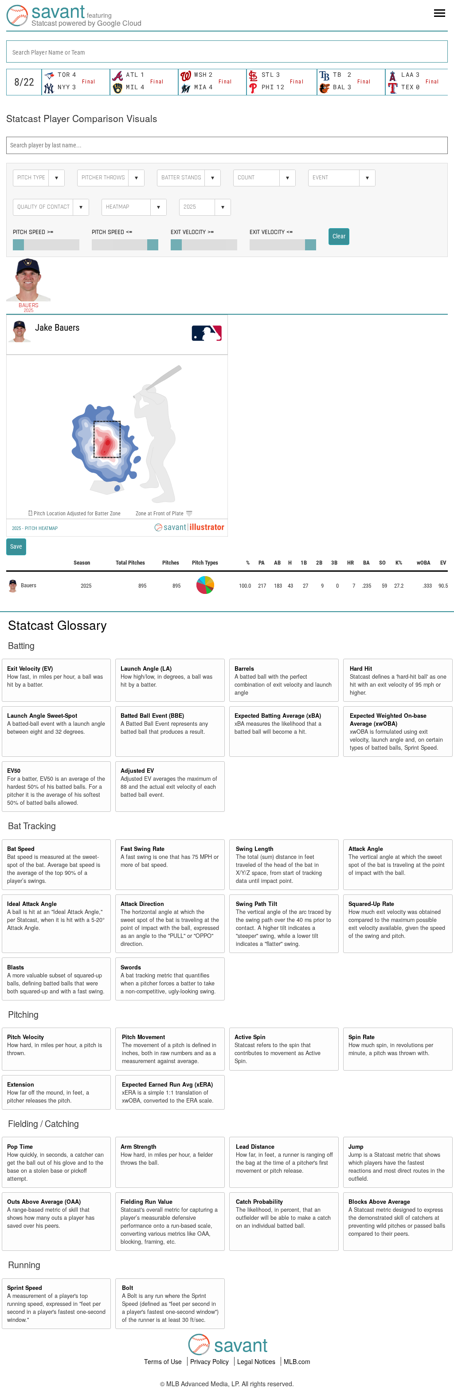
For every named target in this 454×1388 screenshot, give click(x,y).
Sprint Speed (24, 1288)
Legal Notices (257, 1361)
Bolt (127, 1288)
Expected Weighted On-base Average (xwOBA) (388, 720)
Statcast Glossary (57, 624)
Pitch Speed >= (33, 232)
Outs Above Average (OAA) (44, 1202)
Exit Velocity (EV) (30, 668)
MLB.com (297, 1361)
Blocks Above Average (379, 1202)
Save (16, 546)
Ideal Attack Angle (32, 904)
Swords (131, 967)
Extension (20, 1084)
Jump (356, 1147)
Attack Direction (142, 904)
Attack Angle (365, 849)
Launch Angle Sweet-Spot (42, 716)
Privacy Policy (210, 1361)
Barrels (244, 668)
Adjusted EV (137, 771)
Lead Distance (255, 1147)
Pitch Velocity (25, 1037)
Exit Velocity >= (192, 232)
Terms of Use (164, 1361)
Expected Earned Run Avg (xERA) (167, 1084)
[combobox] (227, 51)
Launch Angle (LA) (146, 668)
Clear (339, 236)
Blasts (15, 967)
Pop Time (20, 1147)
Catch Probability (259, 1202)
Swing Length (255, 849)
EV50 (13, 771)
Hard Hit (361, 668)
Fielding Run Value (146, 1202)
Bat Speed (21, 849)
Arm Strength (139, 1147)
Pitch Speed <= (112, 232)
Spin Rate (361, 1037)
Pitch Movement (143, 1037)
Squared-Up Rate (371, 904)
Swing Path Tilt (256, 904)
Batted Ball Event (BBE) (152, 716)
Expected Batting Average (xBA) (278, 716)
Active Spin (250, 1037)
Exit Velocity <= (271, 232)
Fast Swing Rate (142, 849)
